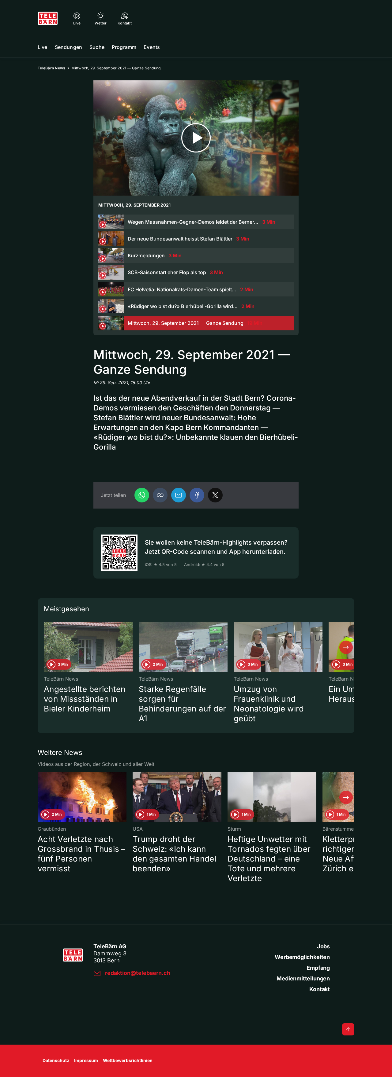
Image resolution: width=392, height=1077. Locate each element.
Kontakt (319, 989)
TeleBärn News (51, 68)
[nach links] (46, 647)
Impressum (86, 1060)
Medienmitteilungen (303, 978)
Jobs (323, 946)
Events (152, 47)
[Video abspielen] (196, 138)
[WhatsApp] (141, 495)
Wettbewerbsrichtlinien (128, 1060)
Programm (124, 47)
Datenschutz (56, 1060)
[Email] (178, 495)
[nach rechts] (346, 647)
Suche (96, 47)
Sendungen (68, 47)
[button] (160, 495)
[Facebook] (197, 495)
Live (42, 47)
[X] (215, 495)
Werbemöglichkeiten (302, 957)
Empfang (318, 968)
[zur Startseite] (48, 18)
